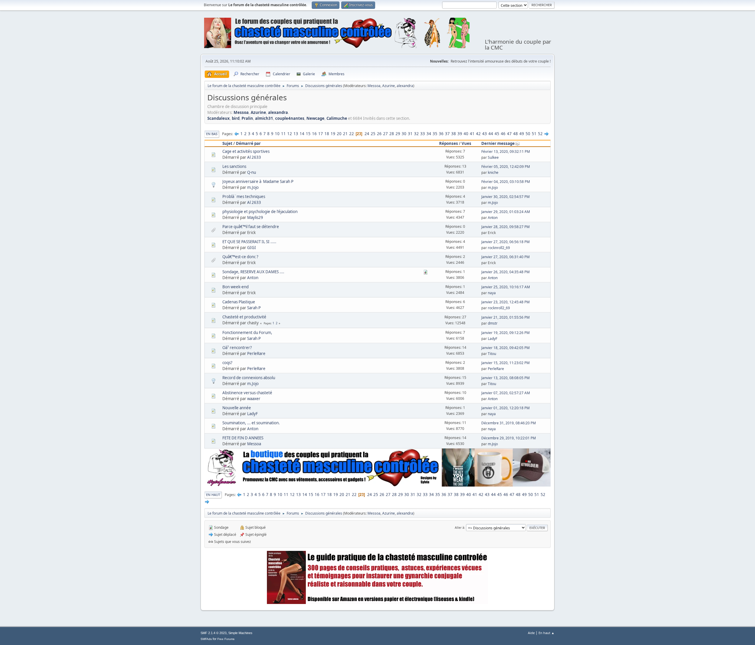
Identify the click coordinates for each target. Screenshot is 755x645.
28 (391, 133)
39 (459, 133)
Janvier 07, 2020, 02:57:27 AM (505, 392)
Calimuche (336, 118)
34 (428, 133)
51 (534, 133)
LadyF (492, 338)
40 (466, 133)
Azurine (388, 85)
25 (373, 133)
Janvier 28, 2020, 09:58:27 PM (505, 226)
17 (320, 133)
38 (453, 133)
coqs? (227, 362)
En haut (213, 494)
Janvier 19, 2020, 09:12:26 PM (505, 332)
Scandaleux (218, 118)
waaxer (253, 398)
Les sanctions (234, 166)
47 (509, 133)
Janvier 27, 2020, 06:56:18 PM (505, 241)
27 (385, 133)
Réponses (448, 143)
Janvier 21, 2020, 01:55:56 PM (505, 317)
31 (410, 133)
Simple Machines (240, 633)
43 (484, 133)
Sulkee (493, 157)
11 (283, 133)
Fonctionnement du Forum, (247, 332)
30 (404, 133)
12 (289, 133)
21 (345, 133)
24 (367, 133)
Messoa (373, 85)
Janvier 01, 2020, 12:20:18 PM (505, 407)
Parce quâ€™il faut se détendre (250, 226)
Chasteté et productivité (244, 317)
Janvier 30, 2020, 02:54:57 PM (505, 196)
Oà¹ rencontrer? (237, 347)
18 (326, 133)
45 (497, 133)
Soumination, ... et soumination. (251, 422)
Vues (466, 143)
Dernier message (498, 143)
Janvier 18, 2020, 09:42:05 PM (505, 347)
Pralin (247, 118)
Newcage (315, 118)
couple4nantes (289, 118)
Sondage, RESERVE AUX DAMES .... (253, 271)
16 (314, 133)
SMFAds (206, 639)
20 (339, 133)
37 (447, 133)
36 (441, 133)
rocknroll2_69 (499, 247)
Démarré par (248, 143)
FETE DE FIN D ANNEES (242, 438)
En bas (211, 134)
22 (351, 133)
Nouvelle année (236, 407)
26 (379, 133)
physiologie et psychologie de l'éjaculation (260, 211)
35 (435, 133)
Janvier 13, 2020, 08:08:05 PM (505, 377)
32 (416, 133)
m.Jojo (253, 187)
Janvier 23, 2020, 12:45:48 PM (505, 302)
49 (521, 133)
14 (302, 133)
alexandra (405, 85)
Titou (492, 353)
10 (277, 133)
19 (333, 133)
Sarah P (254, 307)
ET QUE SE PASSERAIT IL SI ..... (249, 241)
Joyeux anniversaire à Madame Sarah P (257, 181)
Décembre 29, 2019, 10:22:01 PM (508, 438)
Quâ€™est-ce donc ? (240, 256)
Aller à (459, 527)
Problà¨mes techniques (243, 196)
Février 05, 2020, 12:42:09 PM (505, 166)
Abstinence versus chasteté (247, 392)
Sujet (227, 143)
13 (295, 133)
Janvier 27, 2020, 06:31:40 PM (505, 256)
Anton (493, 217)
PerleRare (256, 353)
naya (492, 292)
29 (397, 133)
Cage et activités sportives (246, 151)
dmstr (493, 323)
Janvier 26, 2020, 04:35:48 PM (505, 271)
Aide (531, 633)
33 (422, 133)
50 (528, 133)
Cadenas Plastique (238, 302)
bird (235, 118)
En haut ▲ (546, 633)
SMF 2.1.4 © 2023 (213, 633)
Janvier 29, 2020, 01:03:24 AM (505, 211)
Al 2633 (254, 157)
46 (503, 133)
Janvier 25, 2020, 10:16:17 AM (505, 286)
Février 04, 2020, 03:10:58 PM (505, 181)
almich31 (264, 118)
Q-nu (251, 172)
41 (472, 133)
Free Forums (225, 639)
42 (478, 133)
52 (540, 133)
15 (308, 133)
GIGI (251, 247)
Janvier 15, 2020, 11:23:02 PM (505, 362)
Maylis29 (255, 217)
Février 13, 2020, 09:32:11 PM (505, 151)
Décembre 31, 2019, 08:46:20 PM (508, 422)
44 (490, 133)
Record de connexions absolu (248, 377)
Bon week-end (235, 286)
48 (515, 133)
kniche (493, 172)
